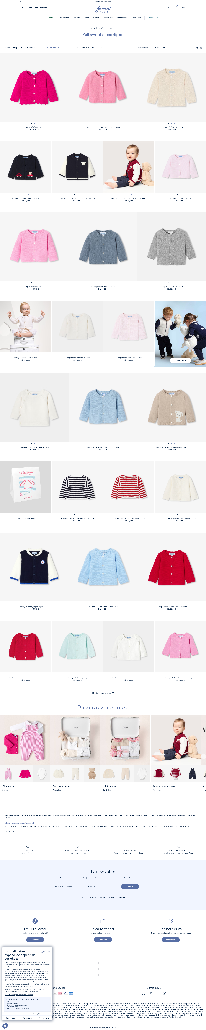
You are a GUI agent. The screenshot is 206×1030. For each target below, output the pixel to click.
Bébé (101, 28)
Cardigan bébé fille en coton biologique (180, 678)
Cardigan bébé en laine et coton (77, 358)
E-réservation (131, 1017)
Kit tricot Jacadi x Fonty (26, 518)
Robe (69, 47)
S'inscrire (130, 886)
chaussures (65, 1004)
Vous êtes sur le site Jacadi (103, 1028)
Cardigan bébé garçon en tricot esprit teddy (77, 198)
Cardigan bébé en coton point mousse (180, 518)
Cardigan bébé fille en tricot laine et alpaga (103, 127)
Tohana (132, 1013)
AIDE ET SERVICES (19, 963)
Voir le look (40, 788)
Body (15, 47)
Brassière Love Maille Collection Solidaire (77, 518)
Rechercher (170, 940)
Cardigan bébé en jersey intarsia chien (171, 447)
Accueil (94, 28)
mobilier (65, 1007)
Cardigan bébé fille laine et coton (129, 358)
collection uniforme (177, 1015)
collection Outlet (149, 1007)
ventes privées (83, 1009)
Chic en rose (9, 786)
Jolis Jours (188, 1011)
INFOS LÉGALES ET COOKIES (23, 975)
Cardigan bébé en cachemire (171, 127)
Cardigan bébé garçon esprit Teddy (34, 607)
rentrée (133, 1015)
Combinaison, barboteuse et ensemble (90, 47)
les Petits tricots (59, 1011)
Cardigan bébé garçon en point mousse (103, 447)
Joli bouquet (109, 786)
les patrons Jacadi (75, 1015)
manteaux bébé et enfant (150, 1011)
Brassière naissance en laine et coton (34, 447)
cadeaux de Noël (195, 1006)
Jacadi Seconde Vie (92, 1006)
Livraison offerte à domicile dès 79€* (103, 2)
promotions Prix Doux (180, 1007)
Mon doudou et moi (164, 786)
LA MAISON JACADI (19, 969)
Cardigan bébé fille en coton (34, 127)
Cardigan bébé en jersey (77, 678)
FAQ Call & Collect (175, 1017)
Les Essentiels (109, 1009)
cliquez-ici (121, 897)
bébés (180, 1004)
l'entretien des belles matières (85, 1017)
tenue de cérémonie (98, 1013)
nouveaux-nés (151, 1004)
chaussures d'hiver (169, 1011)
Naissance (109, 28)
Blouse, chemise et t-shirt (31, 47)
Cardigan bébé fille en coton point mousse (26, 678)
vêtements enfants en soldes (126, 1007)
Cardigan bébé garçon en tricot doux (25, 198)
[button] (51, 18)
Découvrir (103, 940)
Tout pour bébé (61, 786)
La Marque (27, 7)
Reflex (166, 1009)
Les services (41, 7)
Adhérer (35, 940)
